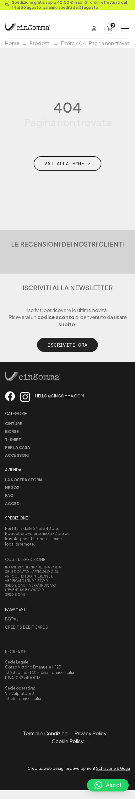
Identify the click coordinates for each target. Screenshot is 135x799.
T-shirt (13, 440)
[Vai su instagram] (25, 397)
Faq (9, 495)
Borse (12, 431)
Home (12, 43)
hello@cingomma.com (59, 396)
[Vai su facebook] (10, 396)
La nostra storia (24, 480)
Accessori (17, 455)
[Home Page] (27, 29)
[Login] (94, 29)
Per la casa (17, 447)
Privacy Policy (90, 733)
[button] (108, 785)
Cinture (13, 424)
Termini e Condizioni (45, 733)
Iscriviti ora (67, 345)
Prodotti (40, 43)
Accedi (12, 504)
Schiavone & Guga (113, 768)
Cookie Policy (68, 741)
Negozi (12, 488)
